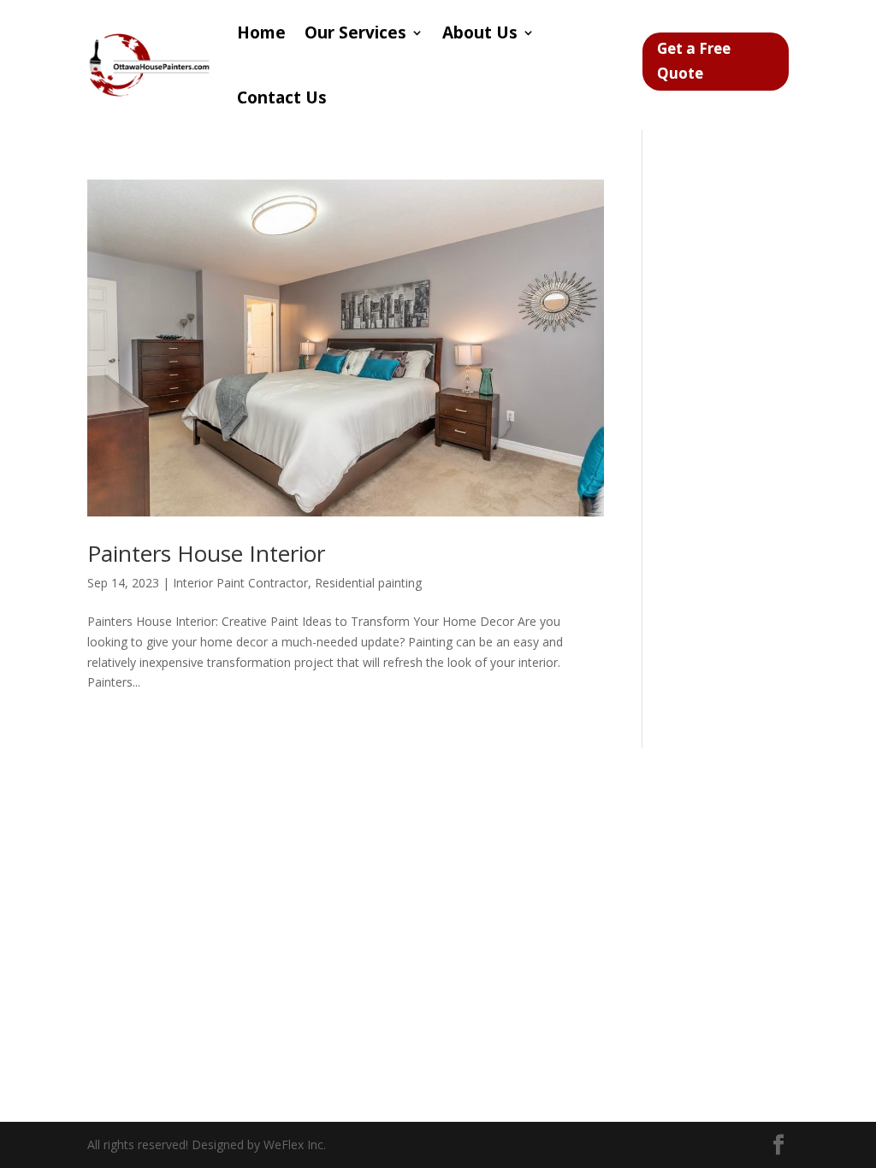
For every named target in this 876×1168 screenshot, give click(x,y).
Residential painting (368, 583)
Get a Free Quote (694, 60)
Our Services (355, 32)
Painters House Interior (206, 553)
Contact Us (282, 97)
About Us (480, 32)
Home (261, 32)
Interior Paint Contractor (240, 583)
